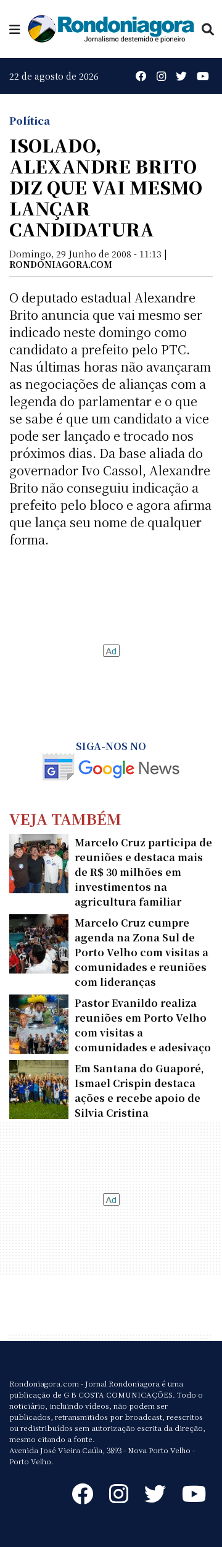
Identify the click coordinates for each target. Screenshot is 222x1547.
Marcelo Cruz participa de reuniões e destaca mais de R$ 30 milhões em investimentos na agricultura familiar (143, 872)
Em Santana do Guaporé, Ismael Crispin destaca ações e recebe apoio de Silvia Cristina (139, 1090)
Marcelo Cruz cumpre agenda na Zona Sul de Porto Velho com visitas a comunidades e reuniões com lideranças (141, 952)
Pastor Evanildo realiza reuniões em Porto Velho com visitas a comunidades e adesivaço (143, 1025)
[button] (14, 29)
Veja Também (65, 818)
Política (29, 121)
